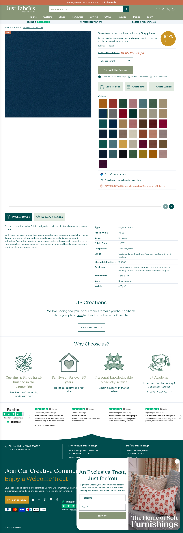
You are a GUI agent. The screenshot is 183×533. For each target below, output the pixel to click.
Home (7, 27)
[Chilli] (113, 103)
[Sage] (153, 103)
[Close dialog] (177, 461)
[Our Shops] (163, 9)
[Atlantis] (103, 123)
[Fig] (143, 143)
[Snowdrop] (133, 133)
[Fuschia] (163, 123)
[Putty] (143, 113)
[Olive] (143, 153)
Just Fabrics (16, 527)
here (80, 315)
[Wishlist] (158, 9)
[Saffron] (123, 143)
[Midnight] (103, 153)
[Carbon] (123, 153)
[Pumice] (163, 113)
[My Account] (168, 9)
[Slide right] (171, 206)
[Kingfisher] (113, 153)
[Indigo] (103, 133)
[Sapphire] (103, 113)
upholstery (10, 240)
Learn (150, 16)
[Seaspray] (143, 103)
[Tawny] (153, 113)
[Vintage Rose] (133, 123)
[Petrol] (113, 133)
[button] (173, 9)
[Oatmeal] (163, 103)
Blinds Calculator (159, 76)
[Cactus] (123, 103)
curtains (53, 237)
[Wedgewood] (113, 143)
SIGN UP (102, 515)
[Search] (126, 9)
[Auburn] (153, 133)
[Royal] (113, 123)
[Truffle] (123, 133)
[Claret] (123, 113)
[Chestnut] (153, 143)
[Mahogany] (153, 123)
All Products (16, 27)
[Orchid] (133, 103)
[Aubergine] (103, 164)
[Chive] (133, 153)
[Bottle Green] (103, 143)
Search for (61, 9)
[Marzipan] (133, 143)
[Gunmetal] (113, 113)
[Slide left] (165, 206)
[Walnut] (163, 143)
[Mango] (153, 153)
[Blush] (163, 153)
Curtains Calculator (139, 76)
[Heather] (163, 133)
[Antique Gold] (103, 103)
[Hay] (123, 123)
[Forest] (133, 113)
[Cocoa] (143, 123)
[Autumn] (143, 133)
